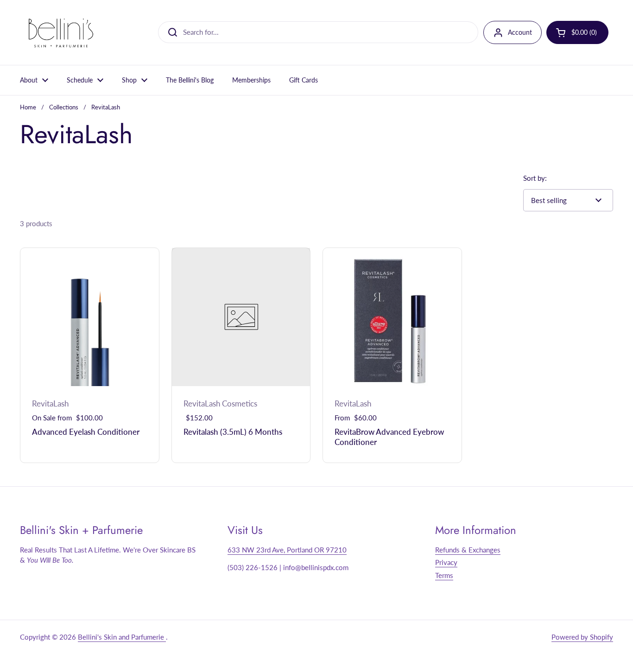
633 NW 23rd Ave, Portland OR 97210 (287, 550)
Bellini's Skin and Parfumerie (122, 637)
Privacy (446, 562)
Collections (63, 107)
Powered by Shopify (582, 637)
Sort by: (535, 178)
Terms (444, 575)
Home (28, 107)
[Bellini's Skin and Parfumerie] (61, 32)
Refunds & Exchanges (467, 550)
